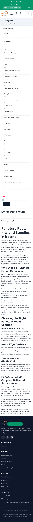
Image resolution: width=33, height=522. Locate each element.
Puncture (27, 23)
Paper (5, 64)
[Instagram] (26, 7)
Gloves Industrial (8, 111)
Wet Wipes (7, 129)
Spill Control (7, 152)
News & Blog (5, 486)
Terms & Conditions (7, 477)
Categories (7, 41)
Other (5, 158)
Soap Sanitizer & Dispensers (11, 117)
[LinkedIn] (29, 7)
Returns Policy (5, 480)
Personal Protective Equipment (12, 99)
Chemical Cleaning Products (12, 70)
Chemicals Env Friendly (10, 76)
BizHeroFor (17, 518)
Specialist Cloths (8, 141)
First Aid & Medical (9, 170)
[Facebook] (24, 7)
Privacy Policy (5, 483)
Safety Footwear (9, 94)
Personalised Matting (10, 53)
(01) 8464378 (16, 4)
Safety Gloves (19, 23)
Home (2, 23)
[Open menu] (11, 14)
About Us (4, 446)
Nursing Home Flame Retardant (12, 182)
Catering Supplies (9, 58)
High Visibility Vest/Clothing (11, 88)
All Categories (10, 23)
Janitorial (6, 47)
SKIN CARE (7, 123)
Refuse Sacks (8, 135)
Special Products (8, 176)
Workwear (7, 82)
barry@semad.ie (17, 1)
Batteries (6, 146)
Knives (6, 164)
